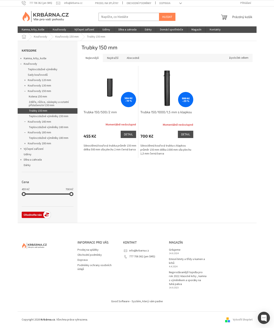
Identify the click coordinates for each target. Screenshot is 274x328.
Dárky (27, 165)
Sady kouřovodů (38, 75)
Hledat (167, 16)
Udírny (27, 154)
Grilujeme (175, 250)
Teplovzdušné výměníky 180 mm (48, 138)
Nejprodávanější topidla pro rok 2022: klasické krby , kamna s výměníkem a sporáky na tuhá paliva (187, 278)
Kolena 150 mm (38, 97)
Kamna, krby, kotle (35, 58)
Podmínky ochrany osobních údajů (94, 267)
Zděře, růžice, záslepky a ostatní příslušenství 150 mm (49, 104)
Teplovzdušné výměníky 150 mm (48, 116)
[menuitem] (33, 29)
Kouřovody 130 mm (39, 86)
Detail (128, 134)
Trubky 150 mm (38, 111)
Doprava (164, 3)
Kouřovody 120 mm (39, 80)
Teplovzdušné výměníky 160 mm (48, 127)
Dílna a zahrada (33, 160)
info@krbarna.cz (139, 251)
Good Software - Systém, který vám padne (137, 301)
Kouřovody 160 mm (39, 122)
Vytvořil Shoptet (243, 320)
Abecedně (133, 58)
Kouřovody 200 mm (39, 143)
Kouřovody (30, 64)
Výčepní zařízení (33, 149)
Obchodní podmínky (139, 3)
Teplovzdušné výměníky (42, 69)
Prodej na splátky (106, 3)
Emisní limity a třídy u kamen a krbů (187, 261)
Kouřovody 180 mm (39, 133)
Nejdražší (112, 58)
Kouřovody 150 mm (39, 91)
